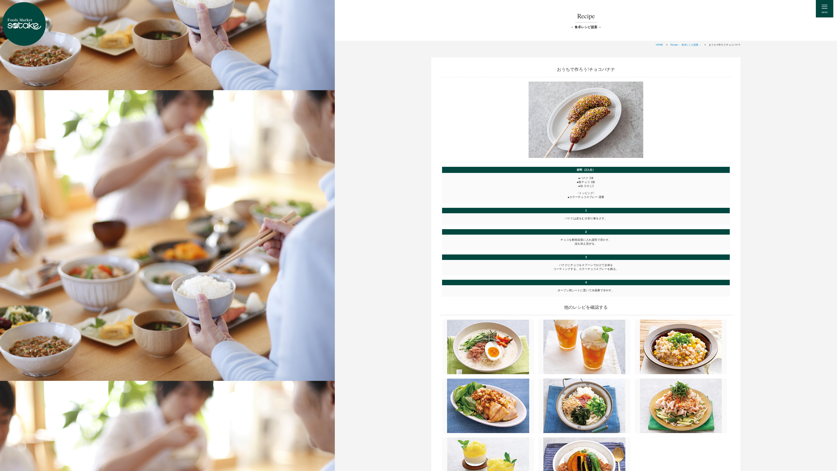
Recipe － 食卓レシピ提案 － (685, 44)
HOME (659, 44)
